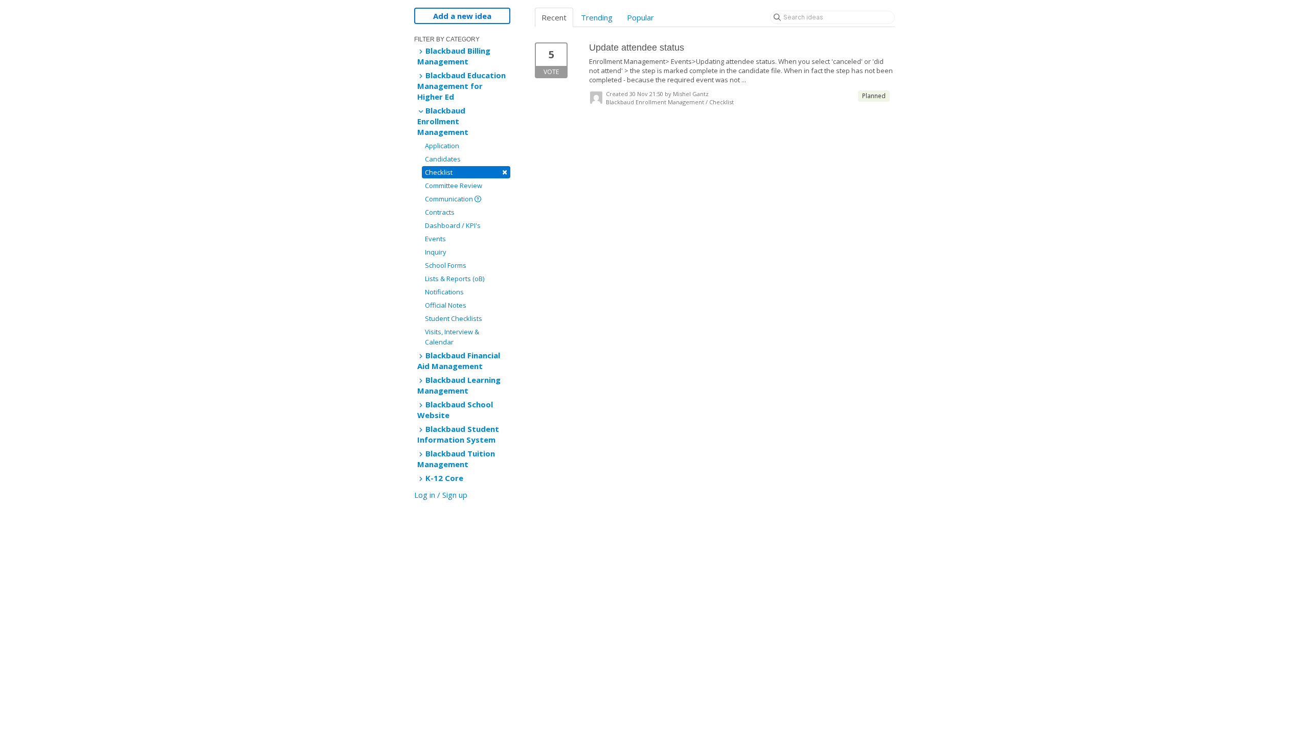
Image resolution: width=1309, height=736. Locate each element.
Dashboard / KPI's (453, 225)
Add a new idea (462, 16)
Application (442, 145)
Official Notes (445, 305)
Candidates (443, 159)
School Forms (445, 265)
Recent (554, 17)
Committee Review (453, 185)
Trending (597, 17)
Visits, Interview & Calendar (452, 337)
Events (435, 238)
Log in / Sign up (440, 495)
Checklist (466, 172)
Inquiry (435, 252)
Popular (640, 17)
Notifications (444, 291)
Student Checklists (453, 318)
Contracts (440, 212)
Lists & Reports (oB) (454, 278)
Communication (450, 198)
